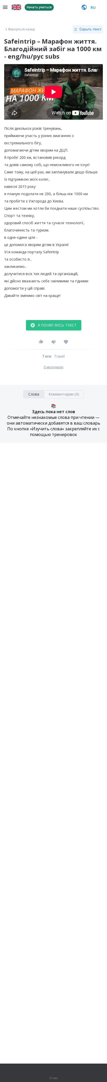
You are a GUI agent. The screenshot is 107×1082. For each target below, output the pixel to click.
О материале (53, 367)
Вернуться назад (21, 29)
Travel (59, 356)
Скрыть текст (90, 29)
